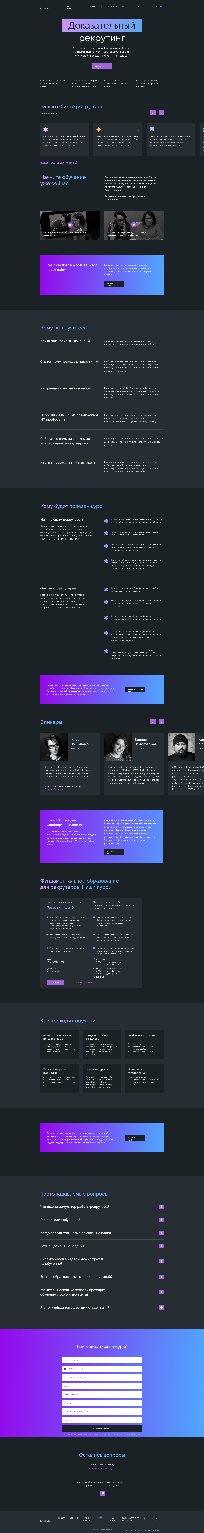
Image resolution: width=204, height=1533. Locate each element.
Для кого (61, 1518)
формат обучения (116, 6)
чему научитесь (45, 7)
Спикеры (74, 1518)
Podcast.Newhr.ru (54, 789)
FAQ (137, 6)
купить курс (55, 982)
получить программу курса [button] (85, 983)
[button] (70, 225)
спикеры (91, 6)
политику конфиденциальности (130, 1434)
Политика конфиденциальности (102, 1529)
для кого (69, 7)
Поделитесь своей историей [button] (59, 162)
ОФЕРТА (99, 1518)
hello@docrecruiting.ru (102, 1468)
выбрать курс (157, 6)
